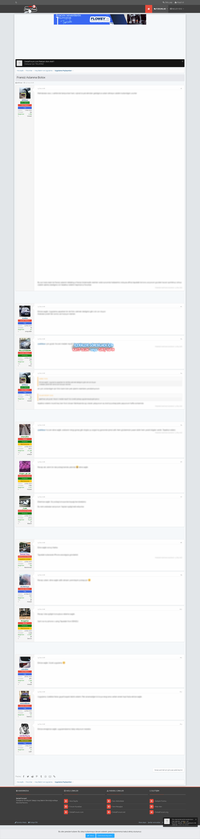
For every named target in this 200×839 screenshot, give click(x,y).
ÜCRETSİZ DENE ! (183, 824)
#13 (181, 724)
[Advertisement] (100, 42)
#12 (181, 692)
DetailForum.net (118, 812)
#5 (181, 425)
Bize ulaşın (142, 822)
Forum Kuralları (75, 807)
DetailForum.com (76, 812)
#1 (181, 88)
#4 (181, 373)
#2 (181, 306)
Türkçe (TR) (34, 822)
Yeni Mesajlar (117, 807)
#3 (181, 339)
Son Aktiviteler (118, 801)
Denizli (29, 638)
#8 (181, 542)
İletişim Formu (160, 801)
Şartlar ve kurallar (154, 822)
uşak (30, 751)
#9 (181, 575)
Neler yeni (177, 9)
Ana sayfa (148, 9)
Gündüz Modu (21, 822)
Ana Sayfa (73, 801)
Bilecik (29, 523)
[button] (167, 9)
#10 (181, 609)
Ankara (29, 684)
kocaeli (29, 116)
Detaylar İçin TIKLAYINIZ (34, 64)
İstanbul (29, 716)
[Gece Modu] (16, 2)
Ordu (30, 365)
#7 (181, 497)
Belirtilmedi (28, 567)
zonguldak (28, 331)
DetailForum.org (161, 812)
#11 (181, 657)
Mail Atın (158, 807)
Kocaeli (29, 489)
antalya (29, 454)
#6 (181, 462)
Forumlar (161, 9)
